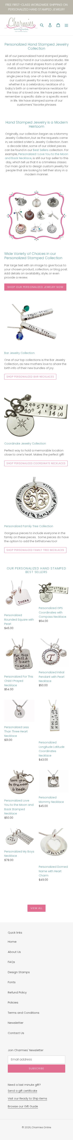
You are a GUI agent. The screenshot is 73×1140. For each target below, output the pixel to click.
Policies (13, 1002)
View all (36, 908)
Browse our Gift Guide (23, 1106)
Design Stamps (19, 972)
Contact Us (16, 1033)
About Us (14, 952)
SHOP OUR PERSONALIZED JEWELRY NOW (35, 287)
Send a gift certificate (22, 1091)
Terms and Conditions (23, 1013)
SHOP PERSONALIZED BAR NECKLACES (30, 376)
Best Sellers (40, 150)
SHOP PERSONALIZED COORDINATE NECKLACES (35, 463)
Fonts (12, 982)
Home (12, 942)
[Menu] (66, 25)
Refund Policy (17, 992)
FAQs (11, 962)
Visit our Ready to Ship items (27, 1098)
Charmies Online (41, 1127)
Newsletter (15, 1023)
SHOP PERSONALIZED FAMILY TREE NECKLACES (35, 550)
